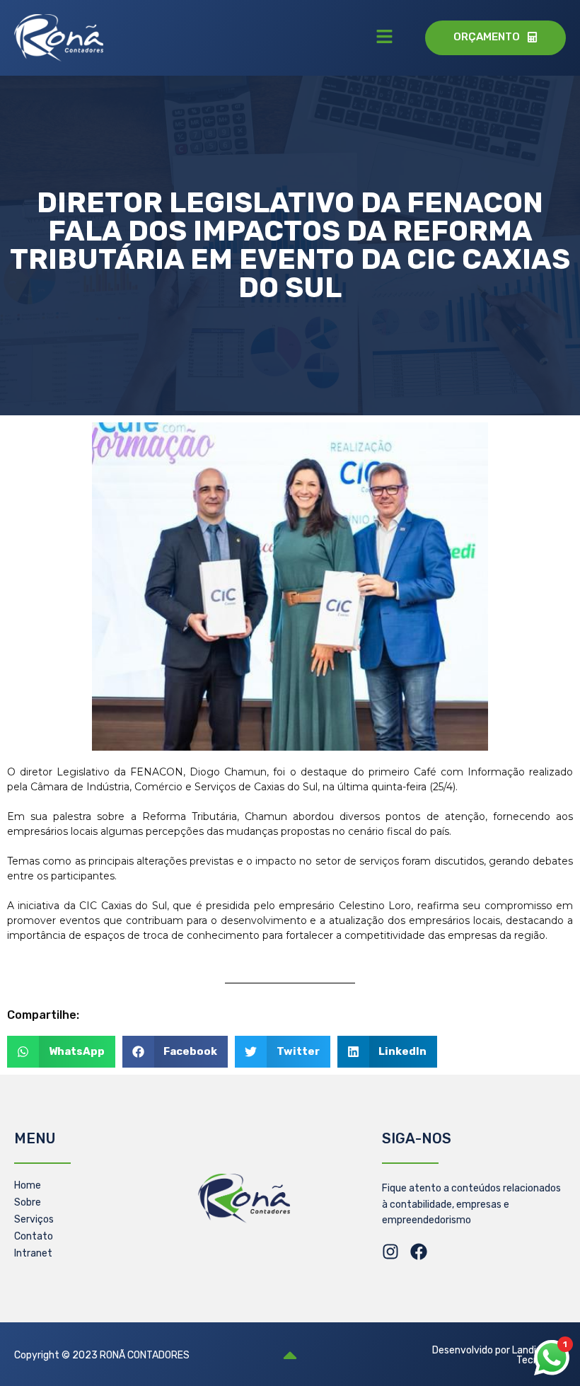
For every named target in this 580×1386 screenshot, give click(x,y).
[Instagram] (390, 1251)
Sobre (27, 1202)
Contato (33, 1236)
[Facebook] (418, 1251)
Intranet (33, 1253)
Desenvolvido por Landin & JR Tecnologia (499, 1355)
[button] (385, 37)
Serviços (34, 1219)
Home (27, 1185)
